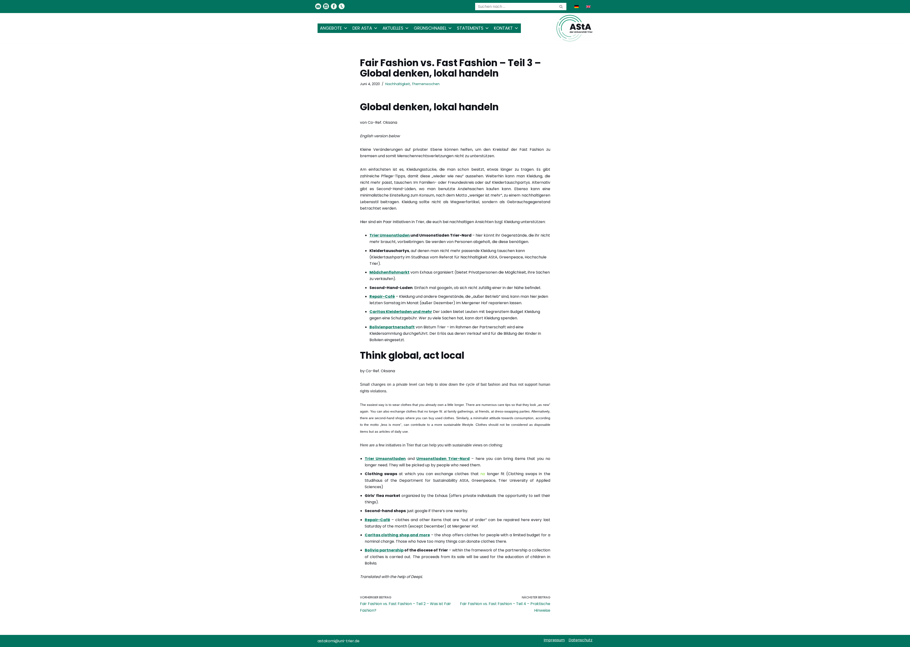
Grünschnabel (430, 28)
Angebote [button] (331, 28)
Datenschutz (580, 640)
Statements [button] (470, 28)
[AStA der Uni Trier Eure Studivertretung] (574, 28)
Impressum (554, 640)
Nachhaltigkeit (397, 84)
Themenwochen (426, 84)
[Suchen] (561, 6)
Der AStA (362, 28)
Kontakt (503, 28)
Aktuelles (392, 28)
